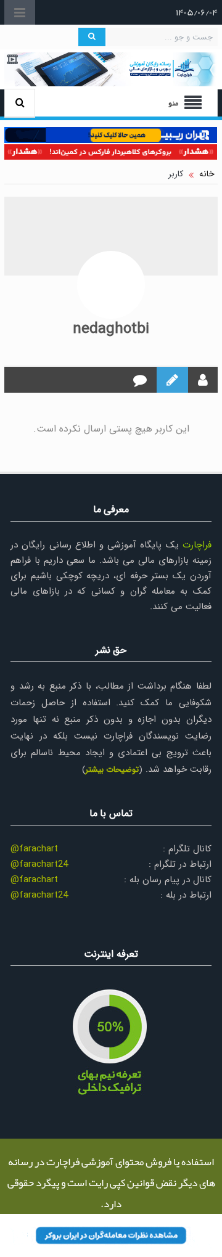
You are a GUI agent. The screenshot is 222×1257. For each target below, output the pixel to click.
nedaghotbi (111, 329)
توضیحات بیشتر (112, 769)
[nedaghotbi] (111, 285)
